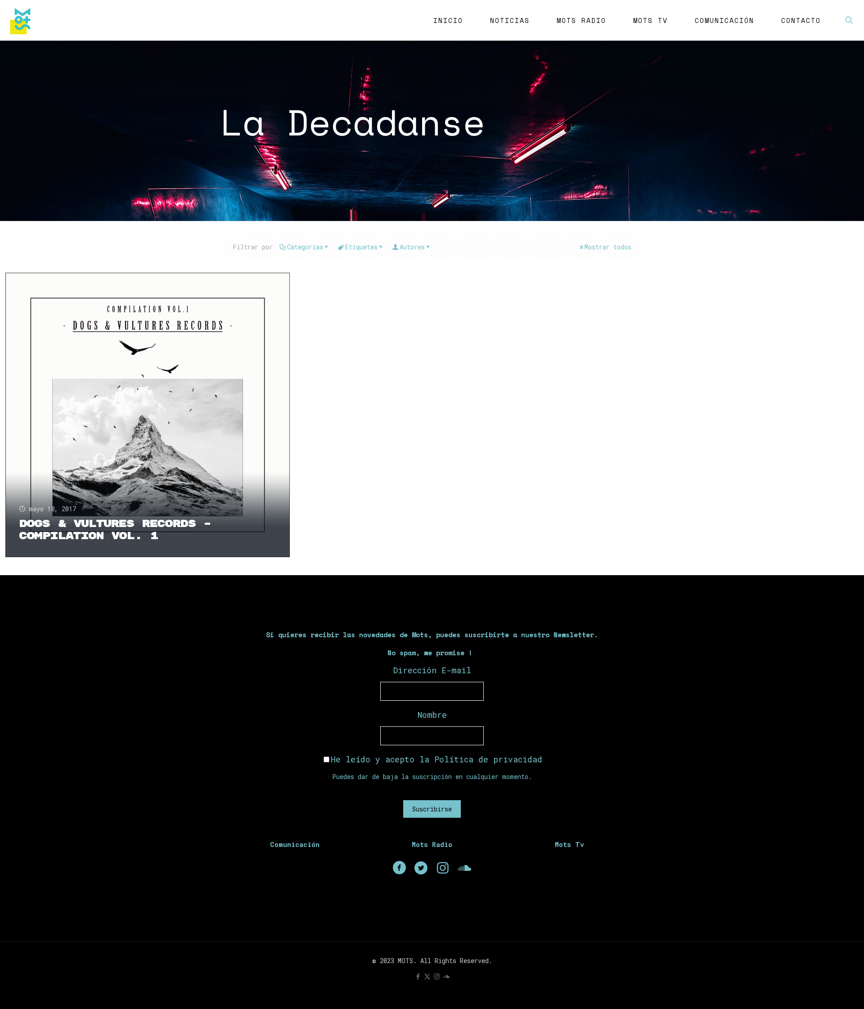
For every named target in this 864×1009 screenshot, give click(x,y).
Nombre (432, 715)
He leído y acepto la (436, 759)
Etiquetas (361, 247)
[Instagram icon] (436, 976)
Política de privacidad (488, 759)
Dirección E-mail (432, 670)
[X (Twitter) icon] (427, 976)
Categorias (305, 247)
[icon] (446, 976)
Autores (412, 247)
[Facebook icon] (417, 976)
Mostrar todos (608, 247)
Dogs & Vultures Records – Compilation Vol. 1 (115, 530)
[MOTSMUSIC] (22, 20)
